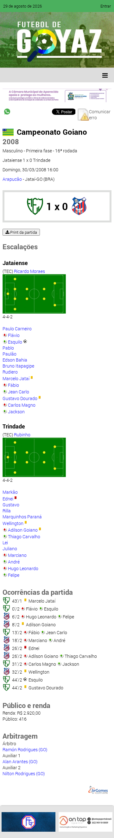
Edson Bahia (15, 360)
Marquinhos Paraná (22, 517)
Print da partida (23, 232)
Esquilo (15, 342)
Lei (5, 543)
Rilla (7, 511)
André (14, 562)
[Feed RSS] (73, 58)
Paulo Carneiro (17, 329)
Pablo (8, 348)
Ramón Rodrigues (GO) (25, 749)
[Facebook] (25, 58)
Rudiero (10, 372)
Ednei (8, 499)
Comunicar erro (100, 115)
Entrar (105, 6)
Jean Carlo (18, 392)
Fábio (13, 385)
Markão (10, 492)
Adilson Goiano (23, 530)
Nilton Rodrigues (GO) (24, 773)
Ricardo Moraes (29, 271)
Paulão (9, 354)
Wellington (13, 523)
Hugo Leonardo (23, 568)
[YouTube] (49, 58)
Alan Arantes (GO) (20, 761)
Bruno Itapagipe (18, 366)
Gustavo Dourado (20, 398)
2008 (11, 141)
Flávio (14, 335)
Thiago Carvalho (24, 537)
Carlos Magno (21, 405)
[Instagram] (85, 58)
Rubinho (22, 435)
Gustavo (11, 505)
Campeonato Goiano (52, 132)
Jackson (16, 412)
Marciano (17, 555)
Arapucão (12, 179)
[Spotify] (61, 58)
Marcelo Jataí (16, 378)
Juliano (10, 549)
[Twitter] (37, 58)
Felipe (13, 575)
